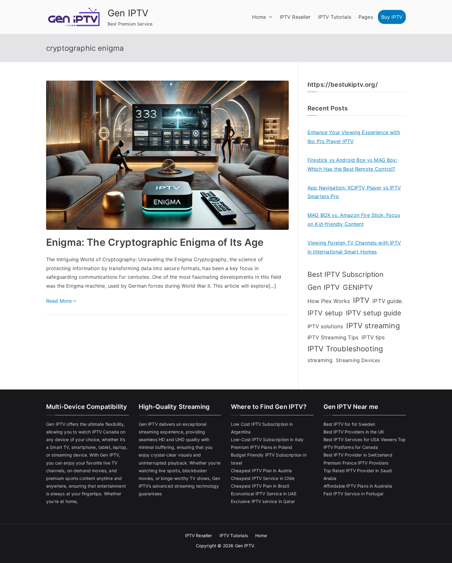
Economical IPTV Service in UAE (263, 493)
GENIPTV (358, 287)
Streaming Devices (358, 360)
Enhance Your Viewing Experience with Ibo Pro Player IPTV (353, 136)
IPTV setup (325, 313)
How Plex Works (328, 301)
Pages (366, 17)
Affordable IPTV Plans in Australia (357, 486)
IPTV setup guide (374, 313)
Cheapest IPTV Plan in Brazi (259, 486)
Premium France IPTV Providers (356, 462)
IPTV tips (373, 337)
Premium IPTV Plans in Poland (261, 447)
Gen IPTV (128, 12)
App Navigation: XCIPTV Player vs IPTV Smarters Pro (354, 192)
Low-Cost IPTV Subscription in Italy (267, 439)
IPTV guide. (387, 300)
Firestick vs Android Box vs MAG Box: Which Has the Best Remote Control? (352, 164)
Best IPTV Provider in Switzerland (357, 454)
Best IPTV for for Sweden (349, 424)
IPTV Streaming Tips (333, 337)
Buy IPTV (391, 17)
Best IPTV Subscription (345, 274)
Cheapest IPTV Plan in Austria (261, 470)
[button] (269, 17)
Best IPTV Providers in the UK (353, 431)
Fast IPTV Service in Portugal (353, 493)
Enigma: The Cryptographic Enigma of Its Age (155, 242)
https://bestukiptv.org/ (342, 84)
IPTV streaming (372, 325)
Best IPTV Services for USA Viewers (360, 439)
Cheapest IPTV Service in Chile (263, 478)
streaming (319, 360)
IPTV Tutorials (334, 17)
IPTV (361, 300)
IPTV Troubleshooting (345, 348)
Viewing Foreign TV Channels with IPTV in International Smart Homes (354, 247)
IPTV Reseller (295, 17)
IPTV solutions (325, 326)
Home (259, 17)
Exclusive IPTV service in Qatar (263, 501)
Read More (59, 301)
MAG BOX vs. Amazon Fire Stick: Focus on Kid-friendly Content (353, 219)
